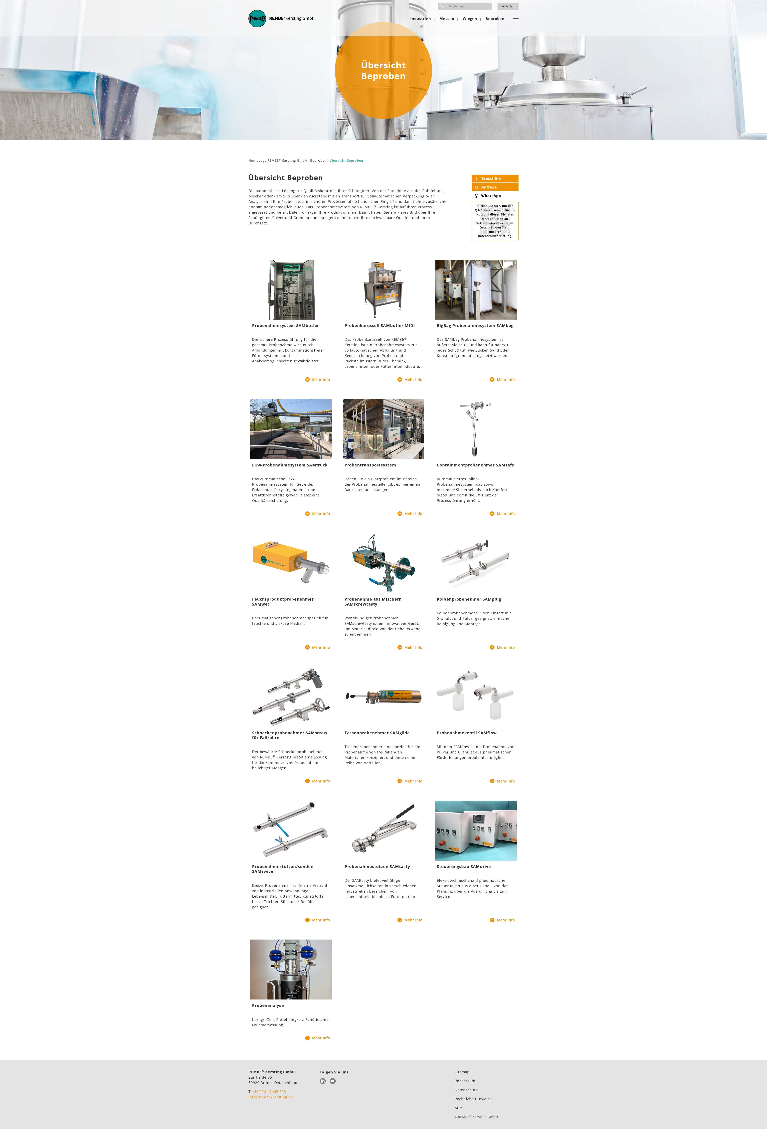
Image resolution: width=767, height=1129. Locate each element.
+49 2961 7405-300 (269, 1091)
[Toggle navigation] (516, 18)
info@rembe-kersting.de (270, 1097)
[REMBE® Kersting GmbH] (281, 18)
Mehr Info (320, 379)
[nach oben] (757, 1119)
